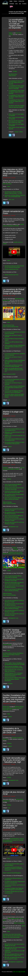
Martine (4, 419)
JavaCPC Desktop (7, 644)
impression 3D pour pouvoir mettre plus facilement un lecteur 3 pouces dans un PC (13, 708)
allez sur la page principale (19, 971)
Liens (16, 3)
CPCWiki (15, 71)
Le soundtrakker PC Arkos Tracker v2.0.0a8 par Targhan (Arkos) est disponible (16, 97)
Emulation (12, 3)
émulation (10, 683)
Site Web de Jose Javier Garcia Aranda (12, 934)
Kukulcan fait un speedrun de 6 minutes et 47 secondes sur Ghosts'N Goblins (13, 840)
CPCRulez (9, 743)
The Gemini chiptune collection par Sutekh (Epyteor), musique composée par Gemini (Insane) (14, 396)
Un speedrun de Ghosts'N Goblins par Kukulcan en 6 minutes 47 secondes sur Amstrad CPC (14, 869)
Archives (24, 3)
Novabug (16, 549)
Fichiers (15, 1)
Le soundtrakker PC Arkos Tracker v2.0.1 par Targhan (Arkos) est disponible (16, 82)
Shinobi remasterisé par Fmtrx (11, 269)
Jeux (20, 3)
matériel (10, 716)
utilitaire (21, 131)
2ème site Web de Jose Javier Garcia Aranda (13, 935)
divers (10, 199)
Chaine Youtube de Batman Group (10, 326)
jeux (13, 199)
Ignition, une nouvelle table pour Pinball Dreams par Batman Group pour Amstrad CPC (14, 370)
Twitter (8, 186)
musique (16, 131)
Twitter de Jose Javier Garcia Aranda (11, 937)
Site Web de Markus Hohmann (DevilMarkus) (13, 653)
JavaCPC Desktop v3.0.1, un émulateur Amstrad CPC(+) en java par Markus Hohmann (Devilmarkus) (14, 674)
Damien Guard (6, 706)
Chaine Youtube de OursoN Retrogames (12, 872)
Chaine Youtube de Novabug (9, 503)
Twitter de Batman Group (8, 325)
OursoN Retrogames (14, 838)
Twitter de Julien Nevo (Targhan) (16, 107)
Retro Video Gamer (7, 183)
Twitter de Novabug (7, 502)
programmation (19, 961)
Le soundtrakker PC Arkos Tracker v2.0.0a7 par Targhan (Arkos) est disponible (16, 101)
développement (12, 526)
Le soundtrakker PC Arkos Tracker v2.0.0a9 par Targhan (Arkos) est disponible (16, 92)
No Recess (5, 467)
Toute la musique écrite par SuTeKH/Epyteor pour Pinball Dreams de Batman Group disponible (15, 347)
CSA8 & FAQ (21, 1)
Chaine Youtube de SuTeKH (9, 374)
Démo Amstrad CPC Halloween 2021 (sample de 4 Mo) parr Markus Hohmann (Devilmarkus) (15, 679)
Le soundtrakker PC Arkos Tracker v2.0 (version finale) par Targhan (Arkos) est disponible (16, 87)
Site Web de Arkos (13, 74)
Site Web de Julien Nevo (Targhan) (16, 105)
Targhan (10, 33)
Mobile (11, 1)
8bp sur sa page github (19, 923)
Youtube (9, 570)
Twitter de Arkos (12, 75)
